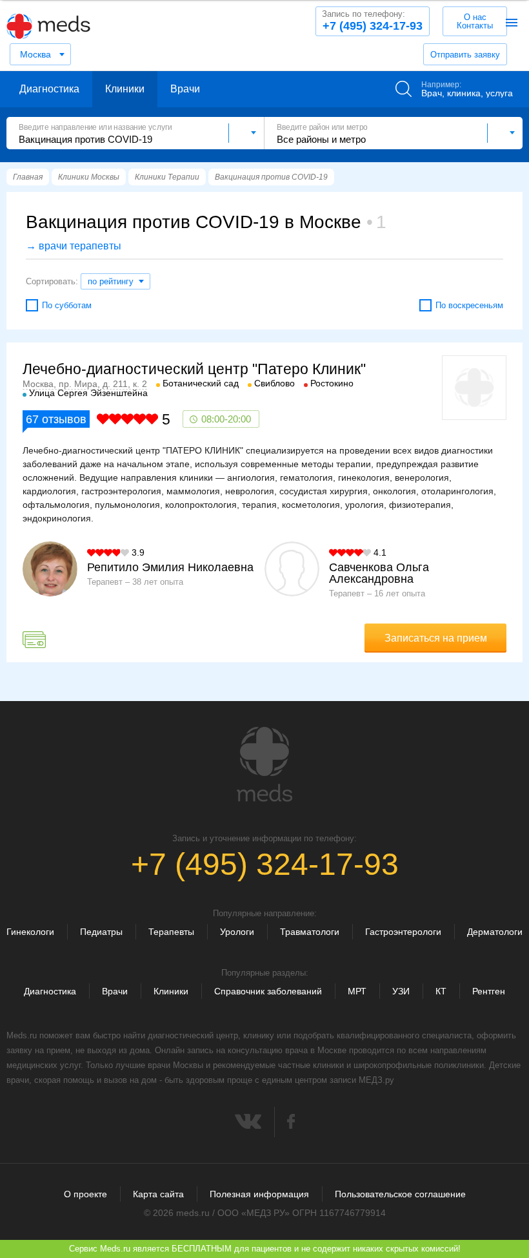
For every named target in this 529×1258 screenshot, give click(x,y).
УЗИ (401, 991)
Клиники (125, 88)
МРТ (357, 991)
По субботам (67, 305)
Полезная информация (259, 1194)
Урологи (237, 932)
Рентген (488, 991)
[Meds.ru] (264, 764)
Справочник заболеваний (268, 991)
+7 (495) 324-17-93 (372, 20)
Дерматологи (495, 932)
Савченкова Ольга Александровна (379, 573)
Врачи (185, 88)
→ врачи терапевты (73, 245)
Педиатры (101, 932)
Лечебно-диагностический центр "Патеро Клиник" (194, 369)
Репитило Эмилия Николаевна (170, 567)
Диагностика (49, 88)
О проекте (85, 1194)
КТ (440, 991)
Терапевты (171, 932)
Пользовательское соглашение (400, 1194)
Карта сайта (158, 1194)
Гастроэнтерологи (403, 932)
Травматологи (309, 932)
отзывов (56, 419)
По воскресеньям (469, 305)
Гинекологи (30, 932)
